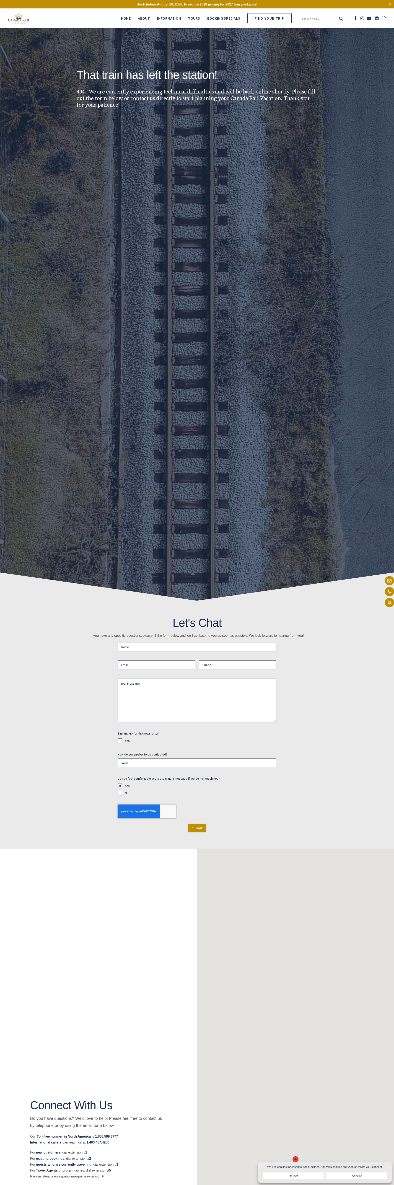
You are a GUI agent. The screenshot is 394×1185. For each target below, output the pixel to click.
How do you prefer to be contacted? (142, 754)
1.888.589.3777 (106, 1136)
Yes (127, 741)
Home (126, 18)
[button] (320, 20)
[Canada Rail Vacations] (18, 18)
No (127, 793)
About (144, 18)
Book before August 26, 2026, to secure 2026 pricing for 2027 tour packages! (197, 4)
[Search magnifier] (341, 19)
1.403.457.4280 (97, 1142)
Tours (194, 18)
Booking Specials (223, 18)
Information (169, 18)
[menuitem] (126, 18)
